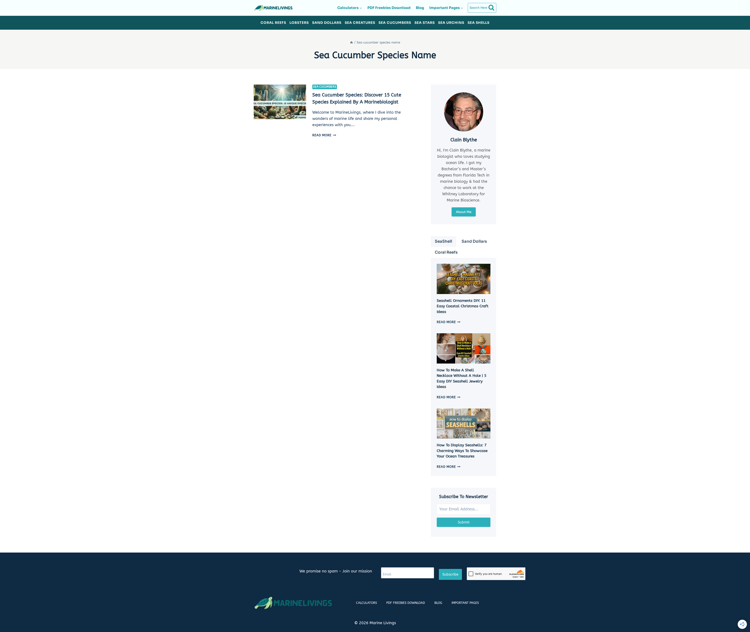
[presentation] (280, 102)
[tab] (443, 241)
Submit (464, 522)
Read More (324, 135)
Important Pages (465, 603)
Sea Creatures (360, 23)
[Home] (351, 42)
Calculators (366, 603)
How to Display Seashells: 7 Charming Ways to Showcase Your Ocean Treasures (462, 450)
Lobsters (299, 23)
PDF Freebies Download (389, 8)
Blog (420, 8)
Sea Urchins (451, 23)
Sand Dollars (326, 23)
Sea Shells (478, 23)
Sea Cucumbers (395, 23)
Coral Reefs (273, 23)
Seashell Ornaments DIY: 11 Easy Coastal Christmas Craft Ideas (462, 306)
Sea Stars (424, 23)
